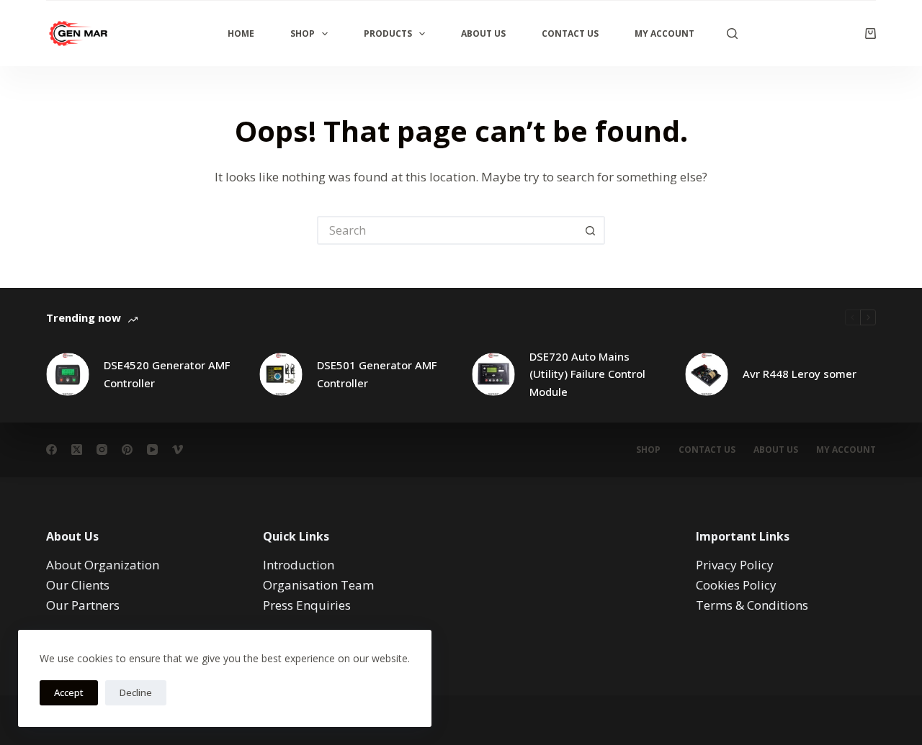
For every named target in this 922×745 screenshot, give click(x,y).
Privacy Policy (735, 564)
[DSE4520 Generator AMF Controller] (67, 374)
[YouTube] (152, 449)
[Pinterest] (127, 449)
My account (846, 450)
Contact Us (570, 33)
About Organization (102, 564)
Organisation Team (318, 585)
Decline (136, 692)
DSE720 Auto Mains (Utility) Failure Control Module (587, 374)
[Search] (732, 33)
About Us (483, 33)
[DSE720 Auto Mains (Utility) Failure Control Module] (493, 374)
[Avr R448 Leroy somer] (706, 374)
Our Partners (83, 605)
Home (241, 33)
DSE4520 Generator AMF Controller (167, 374)
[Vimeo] (177, 449)
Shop (302, 33)
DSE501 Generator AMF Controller (377, 374)
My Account (664, 33)
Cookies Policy (736, 585)
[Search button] (590, 230)
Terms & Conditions (752, 605)
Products (388, 33)
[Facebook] (51, 449)
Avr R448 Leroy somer (799, 373)
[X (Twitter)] (76, 449)
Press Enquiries (307, 605)
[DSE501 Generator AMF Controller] (281, 374)
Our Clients (77, 585)
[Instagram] (102, 449)
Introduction (298, 564)
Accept (69, 692)
